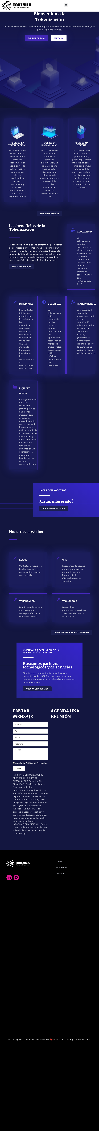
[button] (66, 5)
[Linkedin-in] (9, 877)
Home (59, 861)
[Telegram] (16, 877)
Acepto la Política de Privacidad (31, 763)
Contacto (60, 873)
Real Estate (61, 867)
